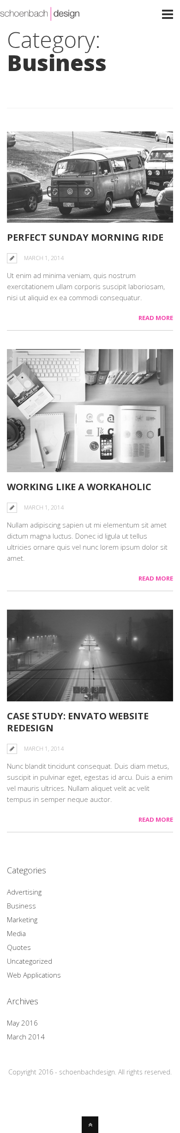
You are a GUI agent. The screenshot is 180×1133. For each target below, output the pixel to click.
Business (21, 905)
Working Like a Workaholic (79, 486)
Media (16, 933)
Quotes (19, 947)
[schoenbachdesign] (40, 15)
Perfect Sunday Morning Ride (85, 237)
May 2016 (22, 1022)
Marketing (22, 919)
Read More (155, 318)
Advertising (24, 891)
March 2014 (26, 1036)
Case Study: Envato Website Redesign (78, 722)
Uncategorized (29, 961)
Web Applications (34, 974)
